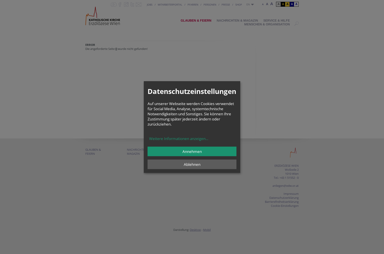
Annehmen (192, 151)
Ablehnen (192, 164)
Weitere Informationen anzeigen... (178, 138)
